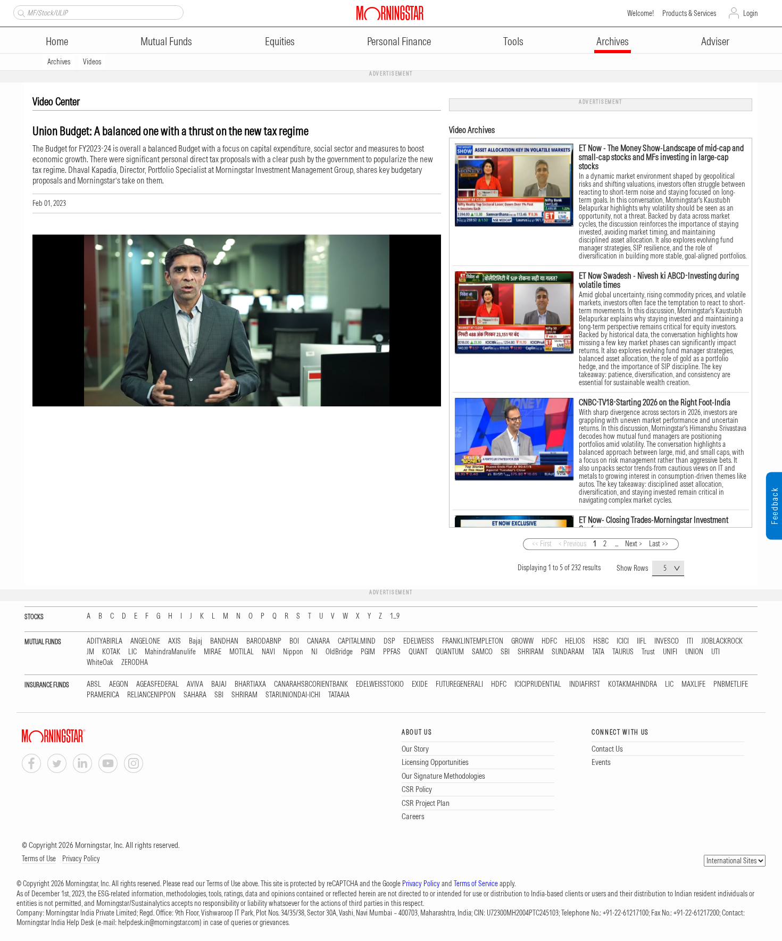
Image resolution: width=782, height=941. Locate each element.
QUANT (418, 652)
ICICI (623, 641)
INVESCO (666, 641)
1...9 (395, 616)
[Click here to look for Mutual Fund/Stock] (20, 12)
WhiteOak (100, 663)
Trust (648, 652)
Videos (92, 61)
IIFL (641, 641)
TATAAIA (339, 695)
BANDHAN (224, 641)
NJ (314, 652)
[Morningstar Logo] (389, 13)
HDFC (549, 641)
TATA (598, 652)
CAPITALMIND (357, 641)
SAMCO (482, 652)
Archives (612, 41)
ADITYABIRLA (104, 641)
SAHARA (195, 695)
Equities (280, 41)
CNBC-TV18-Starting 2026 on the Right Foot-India (654, 402)
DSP (389, 641)
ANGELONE (145, 641)
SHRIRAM (531, 652)
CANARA (318, 641)
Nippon (293, 652)
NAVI (268, 652)
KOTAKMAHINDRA (632, 684)
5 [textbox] (665, 568)
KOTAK (111, 652)
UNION (694, 652)
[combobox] (668, 568)
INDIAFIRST (584, 684)
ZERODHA (134, 663)
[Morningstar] (75, 736)
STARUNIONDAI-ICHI (292, 695)
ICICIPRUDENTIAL (537, 684)
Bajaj (195, 641)
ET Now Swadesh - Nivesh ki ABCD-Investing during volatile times (659, 280)
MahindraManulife (170, 652)
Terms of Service (476, 883)
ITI (690, 641)
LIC (132, 652)
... (616, 543)
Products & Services (689, 13)
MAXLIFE (693, 684)
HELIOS (575, 641)
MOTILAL (241, 652)
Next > (633, 543)
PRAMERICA (103, 695)
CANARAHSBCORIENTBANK (311, 684)
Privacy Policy (81, 858)
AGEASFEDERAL (157, 684)
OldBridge (339, 652)
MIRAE (212, 652)
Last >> (658, 543)
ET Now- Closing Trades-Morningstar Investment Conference (653, 524)
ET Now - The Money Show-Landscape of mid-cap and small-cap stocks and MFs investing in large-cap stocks (661, 157)
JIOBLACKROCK (722, 641)
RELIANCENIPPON (151, 695)
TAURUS (623, 652)
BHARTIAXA (250, 684)
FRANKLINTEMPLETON (472, 641)
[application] (236, 320)
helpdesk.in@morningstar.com (158, 922)
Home (57, 41)
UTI (715, 652)
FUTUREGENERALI (459, 684)
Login (750, 13)
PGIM (368, 652)
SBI (505, 652)
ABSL (94, 684)
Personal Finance (399, 41)
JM (90, 652)
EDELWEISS (418, 641)
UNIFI (670, 652)
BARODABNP (263, 641)
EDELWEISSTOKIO (380, 684)
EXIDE (420, 684)
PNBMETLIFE (730, 684)
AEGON (118, 684)
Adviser (715, 41)
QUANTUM (450, 652)
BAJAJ (219, 684)
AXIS (174, 641)
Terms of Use (39, 858)
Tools (513, 41)
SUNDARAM (568, 652)
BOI (294, 641)
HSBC (601, 641)
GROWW (522, 641)
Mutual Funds (166, 41)
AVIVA (195, 684)
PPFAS (392, 652)
